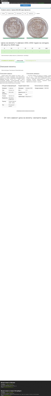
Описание (20, 60)
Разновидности (31, 60)
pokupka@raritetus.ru (8, 387)
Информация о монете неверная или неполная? (25, 110)
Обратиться (25, 5)
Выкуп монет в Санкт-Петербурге (11, 391)
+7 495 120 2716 (9, 384)
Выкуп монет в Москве (8, 382)
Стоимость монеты (7, 60)
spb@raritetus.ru (7, 395)
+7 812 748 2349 (9, 392)
